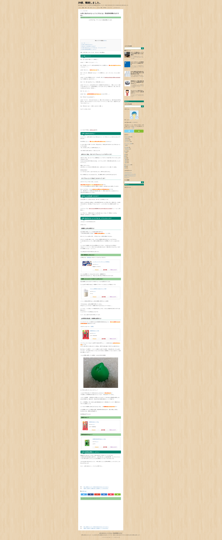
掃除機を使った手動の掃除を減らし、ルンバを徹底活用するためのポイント (137, 82)
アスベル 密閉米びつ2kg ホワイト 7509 (98, 288)
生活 (88, 7)
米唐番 (92, 326)
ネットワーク (127, 141)
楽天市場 (105, 269)
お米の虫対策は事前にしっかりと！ (89, 49)
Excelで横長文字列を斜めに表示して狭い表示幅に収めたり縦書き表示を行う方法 (137, 72)
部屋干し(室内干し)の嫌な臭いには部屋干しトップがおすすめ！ (96, 488)
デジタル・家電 (99, 7)
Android (126, 138)
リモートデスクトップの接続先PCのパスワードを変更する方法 (137, 63)
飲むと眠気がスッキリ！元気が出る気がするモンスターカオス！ (96, 486)
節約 (85, 7)
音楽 (125, 167)
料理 (83, 491)
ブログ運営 (126, 147)
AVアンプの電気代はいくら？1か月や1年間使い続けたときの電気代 (137, 53)
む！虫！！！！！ (85, 43)
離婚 (83, 7)
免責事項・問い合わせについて (130, 175)
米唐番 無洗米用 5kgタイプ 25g (99, 439)
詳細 (133, 127)
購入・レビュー (93, 7)
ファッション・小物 (128, 143)
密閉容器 (89, 257)
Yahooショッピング (113, 269)
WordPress (127, 148)
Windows (104, 7)
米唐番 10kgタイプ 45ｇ (94, 421)
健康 (125, 154)
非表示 (105, 40)
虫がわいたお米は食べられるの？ (88, 46)
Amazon (97, 269)
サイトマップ (110, 7)
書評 (125, 156)
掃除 (126, 159)
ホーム (80, 7)
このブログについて (116, 7)
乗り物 (125, 151)
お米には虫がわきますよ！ (87, 44)
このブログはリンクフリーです (130, 174)
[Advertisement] (100, 30)
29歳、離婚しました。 (90, 2)
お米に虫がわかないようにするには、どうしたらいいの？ (93, 47)
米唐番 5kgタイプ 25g (94, 330)
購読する (127, 101)
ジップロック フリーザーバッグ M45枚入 (101, 261)
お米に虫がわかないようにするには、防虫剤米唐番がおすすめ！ (111, 533)
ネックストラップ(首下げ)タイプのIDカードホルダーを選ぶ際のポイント (137, 91)
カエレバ (97, 264)
